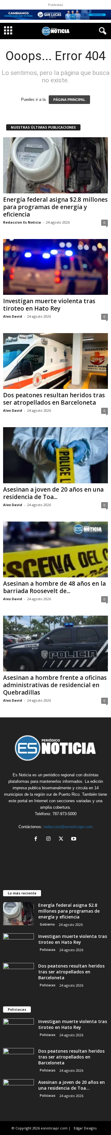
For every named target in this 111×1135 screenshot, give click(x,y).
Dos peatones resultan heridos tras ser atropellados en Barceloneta (54, 399)
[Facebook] (37, 839)
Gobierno (47, 924)
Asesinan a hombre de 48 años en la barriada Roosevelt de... (54, 587)
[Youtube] (74, 839)
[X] (62, 839)
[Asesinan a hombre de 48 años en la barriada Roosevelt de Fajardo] (55, 549)
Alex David (12, 316)
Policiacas (48, 949)
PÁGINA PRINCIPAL (69, 99)
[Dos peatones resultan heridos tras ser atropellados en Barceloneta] (55, 361)
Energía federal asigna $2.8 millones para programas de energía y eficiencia (55, 207)
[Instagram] (49, 839)
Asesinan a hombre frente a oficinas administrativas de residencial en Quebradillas (55, 685)
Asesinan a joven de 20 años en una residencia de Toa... (53, 493)
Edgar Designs (85, 1128)
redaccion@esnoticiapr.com (68, 826)
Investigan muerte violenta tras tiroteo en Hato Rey (49, 304)
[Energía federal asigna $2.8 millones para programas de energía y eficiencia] (55, 165)
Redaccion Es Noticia (22, 222)
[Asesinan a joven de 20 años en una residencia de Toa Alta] (55, 455)
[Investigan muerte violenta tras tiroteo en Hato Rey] (55, 267)
